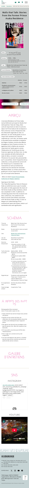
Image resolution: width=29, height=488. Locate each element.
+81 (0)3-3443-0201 (8, 385)
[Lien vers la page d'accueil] (3, 2)
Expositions (9, 6)
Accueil (3, 6)
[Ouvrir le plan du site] (26, 2)
